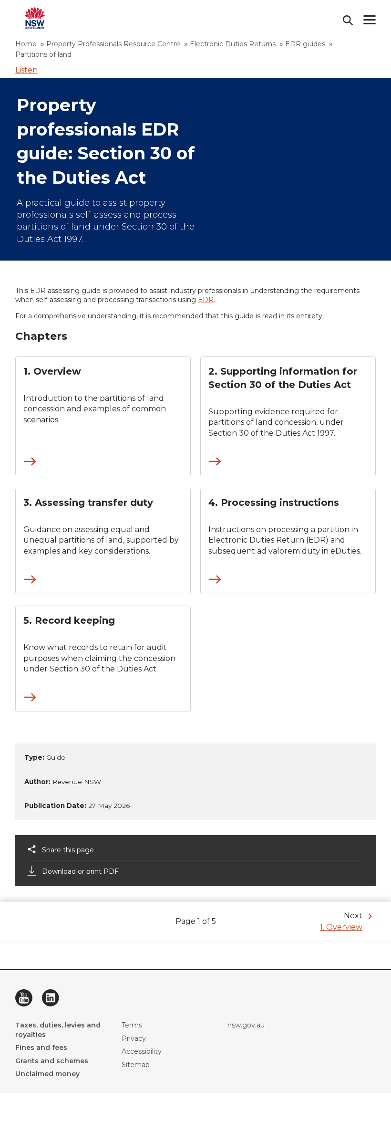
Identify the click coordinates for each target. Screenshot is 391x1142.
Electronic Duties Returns (233, 44)
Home (26, 44)
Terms (132, 1025)
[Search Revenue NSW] (348, 20)
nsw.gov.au (246, 1025)
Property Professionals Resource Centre (113, 44)
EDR (206, 299)
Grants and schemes (51, 1061)
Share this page (68, 850)
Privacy (134, 1038)
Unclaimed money (47, 1073)
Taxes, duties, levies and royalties (58, 1030)
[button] (26, 69)
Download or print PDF (80, 871)
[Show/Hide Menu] (369, 19)
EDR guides (305, 44)
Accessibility (142, 1051)
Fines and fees (41, 1047)
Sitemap (136, 1064)
